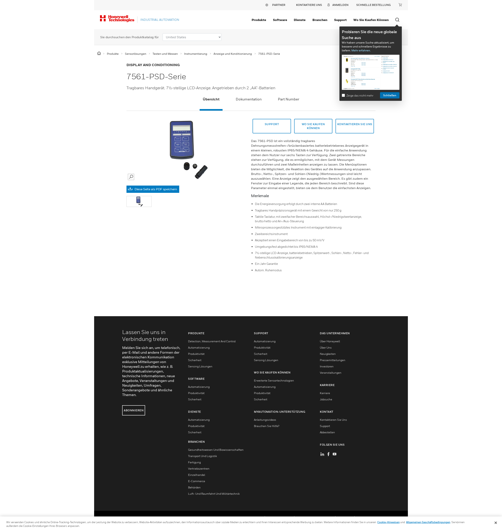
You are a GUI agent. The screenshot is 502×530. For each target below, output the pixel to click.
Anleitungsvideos (265, 419)
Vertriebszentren (198, 468)
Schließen (389, 95)
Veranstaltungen (330, 372)
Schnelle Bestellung (373, 4)
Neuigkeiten (328, 353)
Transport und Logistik (202, 456)
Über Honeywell (330, 341)
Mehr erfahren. (361, 50)
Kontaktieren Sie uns (354, 124)
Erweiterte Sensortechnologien (274, 380)
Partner (278, 4)
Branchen (319, 20)
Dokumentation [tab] (249, 99)
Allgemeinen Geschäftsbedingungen (428, 522)
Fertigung (194, 462)
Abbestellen (327, 432)
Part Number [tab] (288, 99)
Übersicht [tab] (211, 99)
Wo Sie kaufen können (371, 20)
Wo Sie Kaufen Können (313, 126)
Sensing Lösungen (200, 366)
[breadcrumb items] (99, 53)
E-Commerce (196, 481)
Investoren (327, 366)
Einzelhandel (196, 474)
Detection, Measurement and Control (212, 341)
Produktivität (196, 353)
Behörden (194, 487)
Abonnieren (134, 410)
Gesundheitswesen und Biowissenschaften (216, 449)
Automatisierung (199, 347)
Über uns (326, 347)
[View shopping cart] (400, 4)
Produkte (259, 20)
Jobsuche (326, 399)
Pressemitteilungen (332, 360)
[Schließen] (495, 522)
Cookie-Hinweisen (388, 522)
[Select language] (266, 4)
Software (280, 20)
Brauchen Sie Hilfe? (266, 426)
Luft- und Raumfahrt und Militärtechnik (214, 493)
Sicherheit (194, 360)
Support (340, 20)
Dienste (300, 20)
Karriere (325, 393)
